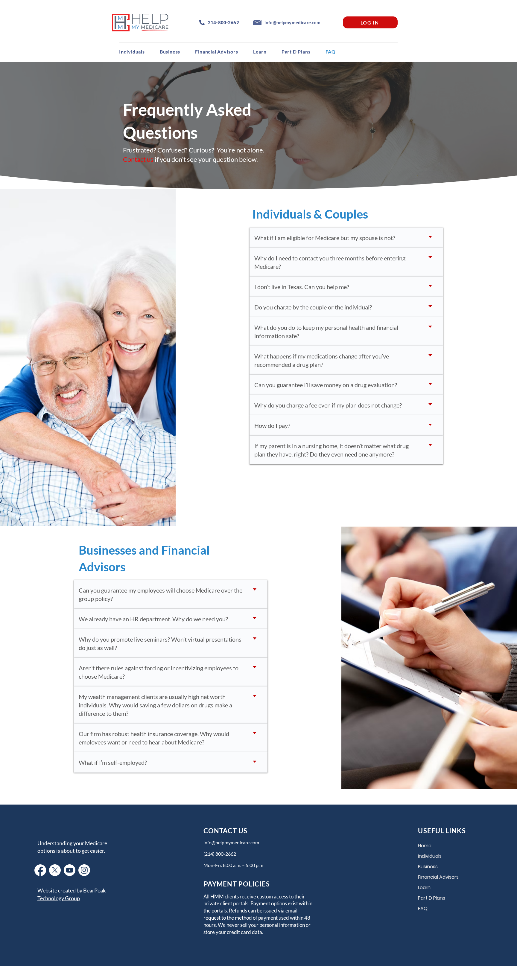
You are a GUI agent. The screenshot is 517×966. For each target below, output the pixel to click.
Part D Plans (431, 898)
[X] (55, 870)
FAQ (423, 908)
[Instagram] (84, 870)
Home (424, 845)
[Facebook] (40, 870)
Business (428, 866)
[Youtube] (69, 870)
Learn (424, 887)
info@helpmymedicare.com (231, 842)
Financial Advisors (436, 877)
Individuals (430, 856)
